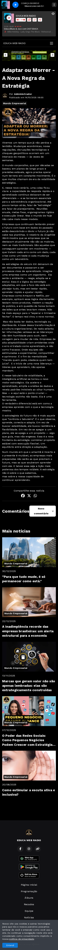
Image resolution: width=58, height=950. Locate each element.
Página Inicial (29, 884)
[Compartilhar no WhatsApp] (35, 496)
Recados (29, 904)
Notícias (29, 917)
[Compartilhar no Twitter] (29, 496)
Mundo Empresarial (14, 103)
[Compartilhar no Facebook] (23, 496)
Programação (29, 891)
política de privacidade (21, 939)
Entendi (10, 945)
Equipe (29, 910)
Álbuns (29, 897)
